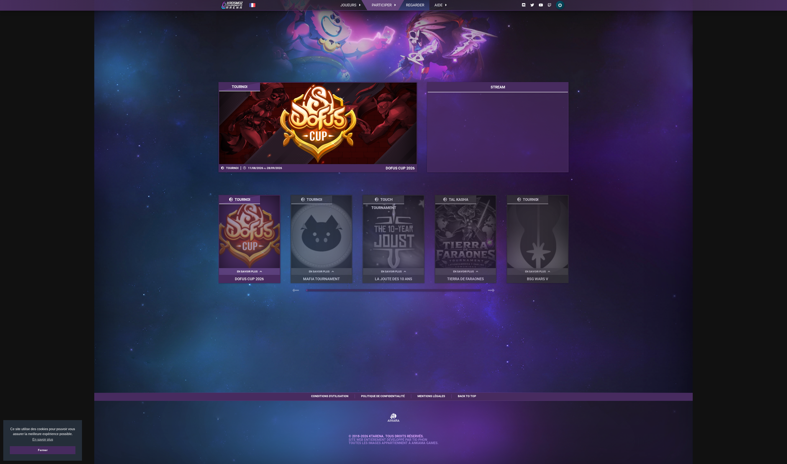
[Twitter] (532, 5)
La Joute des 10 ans (393, 279)
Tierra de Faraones (465, 279)
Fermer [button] (43, 450)
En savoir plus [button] (42, 439)
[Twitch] (549, 5)
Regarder (415, 5)
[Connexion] (560, 5)
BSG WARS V (537, 279)
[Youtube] (541, 5)
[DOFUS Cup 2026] (318, 123)
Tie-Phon (419, 439)
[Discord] (523, 5)
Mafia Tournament (321, 279)
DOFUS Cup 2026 (249, 279)
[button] (306, 290)
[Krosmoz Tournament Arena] (232, 5)
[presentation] (295, 290)
